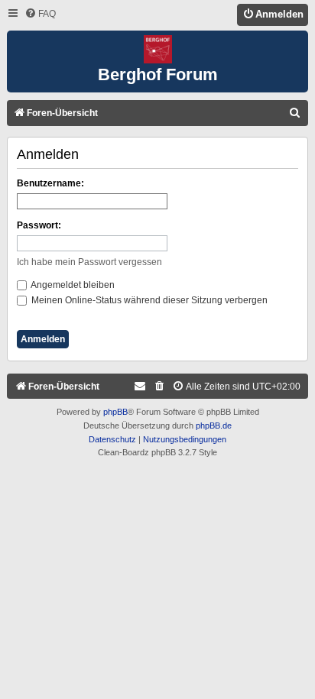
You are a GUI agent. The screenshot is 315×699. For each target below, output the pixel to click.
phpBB (115, 411)
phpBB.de (214, 425)
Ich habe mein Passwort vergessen (89, 262)
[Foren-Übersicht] (157, 50)
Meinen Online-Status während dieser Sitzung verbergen (148, 300)
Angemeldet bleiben (72, 285)
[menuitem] (40, 14)
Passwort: (39, 225)
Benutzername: (50, 183)
